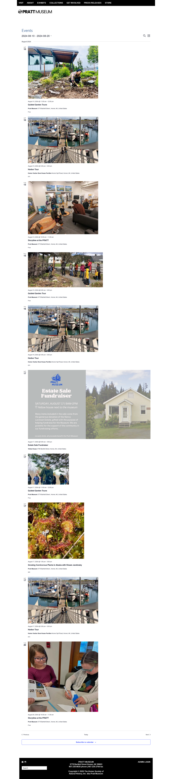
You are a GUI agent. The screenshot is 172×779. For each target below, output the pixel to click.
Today (86, 735)
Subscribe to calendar (84, 742)
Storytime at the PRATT (38, 240)
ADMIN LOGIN (144, 762)
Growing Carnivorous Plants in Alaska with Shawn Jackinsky (55, 565)
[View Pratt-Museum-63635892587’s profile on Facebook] (23, 762)
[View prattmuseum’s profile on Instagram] (25, 762)
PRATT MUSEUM (37, 14)
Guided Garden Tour (37, 293)
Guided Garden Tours (37, 104)
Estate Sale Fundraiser (38, 445)
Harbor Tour (33, 169)
